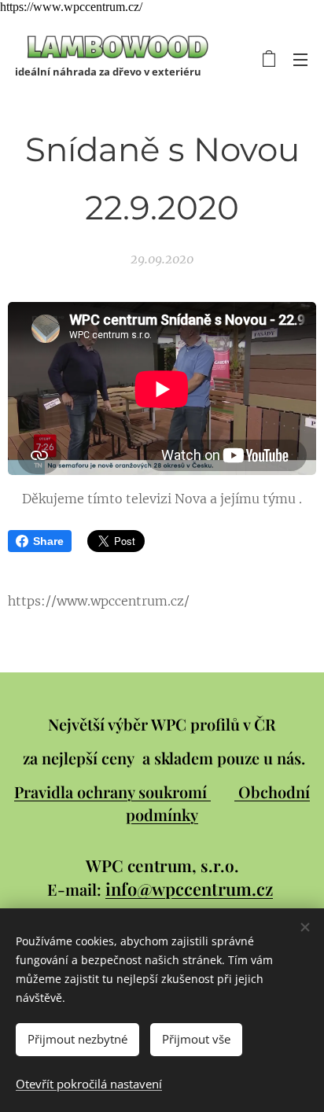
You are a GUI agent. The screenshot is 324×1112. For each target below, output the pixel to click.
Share (48, 541)
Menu (300, 59)
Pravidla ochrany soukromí (112, 791)
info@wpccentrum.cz (189, 888)
